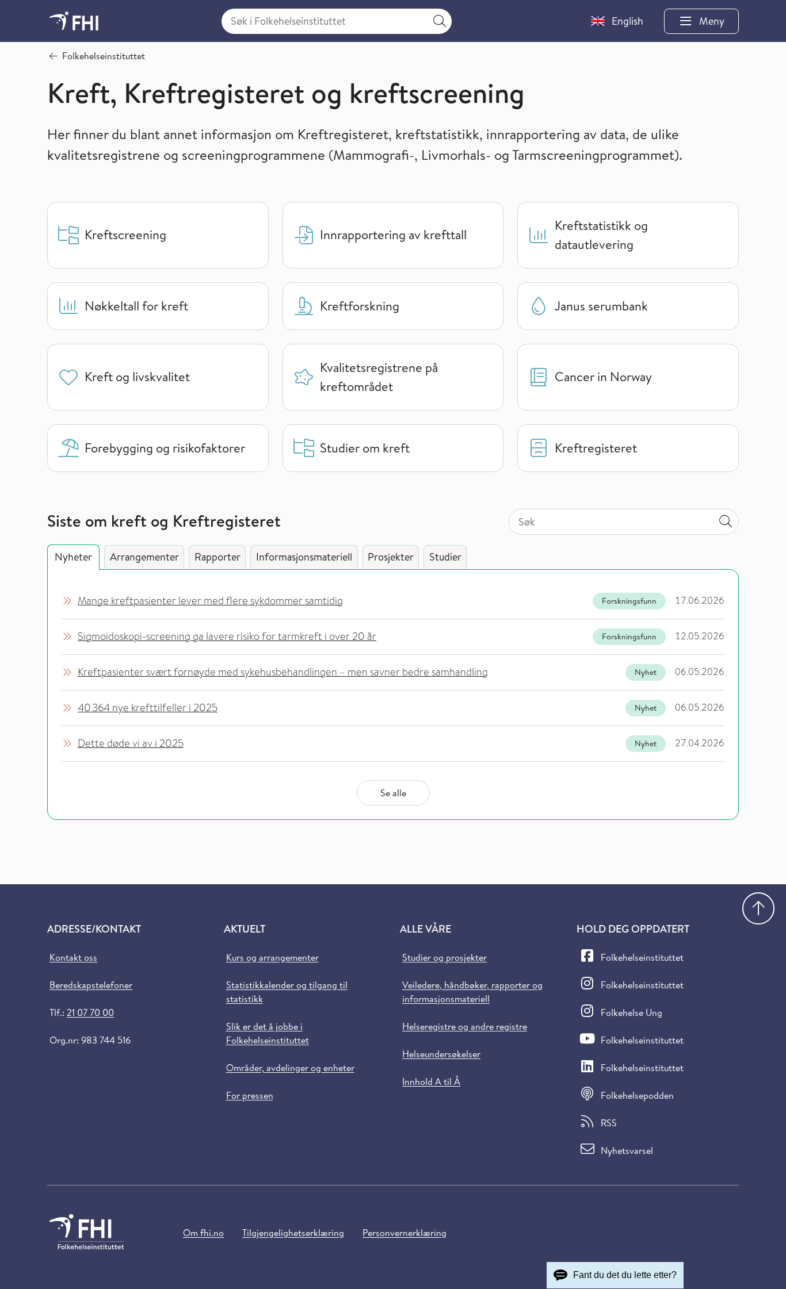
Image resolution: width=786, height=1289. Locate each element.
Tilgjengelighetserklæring (293, 1232)
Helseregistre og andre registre (464, 1026)
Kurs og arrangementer (272, 957)
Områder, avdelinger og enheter (290, 1067)
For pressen (249, 1095)
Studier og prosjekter (444, 957)
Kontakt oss (73, 957)
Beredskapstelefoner (90, 985)
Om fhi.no (203, 1232)
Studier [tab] (445, 557)
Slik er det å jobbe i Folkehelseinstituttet (267, 1033)
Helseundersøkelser (441, 1054)
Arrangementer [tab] (144, 557)
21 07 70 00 (90, 1012)
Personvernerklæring (405, 1232)
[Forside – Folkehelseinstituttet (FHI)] (74, 21)
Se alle (393, 793)
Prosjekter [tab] (391, 557)
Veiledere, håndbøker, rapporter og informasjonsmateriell (472, 992)
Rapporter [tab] (217, 557)
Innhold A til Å (431, 1081)
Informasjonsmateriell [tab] (304, 557)
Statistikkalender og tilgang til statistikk (287, 992)
